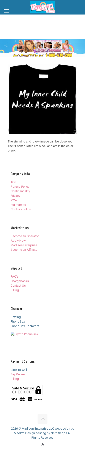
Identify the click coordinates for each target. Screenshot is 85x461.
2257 (14, 200)
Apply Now (18, 240)
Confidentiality (20, 191)
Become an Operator (25, 236)
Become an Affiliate (24, 249)
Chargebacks (20, 281)
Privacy (15, 195)
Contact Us (18, 285)
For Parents (18, 204)
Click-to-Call (19, 370)
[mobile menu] (6, 11)
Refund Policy (20, 186)
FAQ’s (14, 276)
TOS (13, 182)
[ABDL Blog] (42, 7)
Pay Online (18, 374)
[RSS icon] (42, 444)
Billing (15, 290)
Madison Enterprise (24, 245)
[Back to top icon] (42, 419)
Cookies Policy (21, 209)
